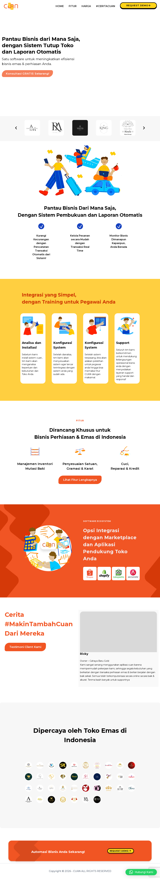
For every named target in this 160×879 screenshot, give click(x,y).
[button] (16, 128)
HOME (60, 6)
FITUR (73, 6)
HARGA (86, 6)
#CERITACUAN (105, 6)
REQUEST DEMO (137, 5)
